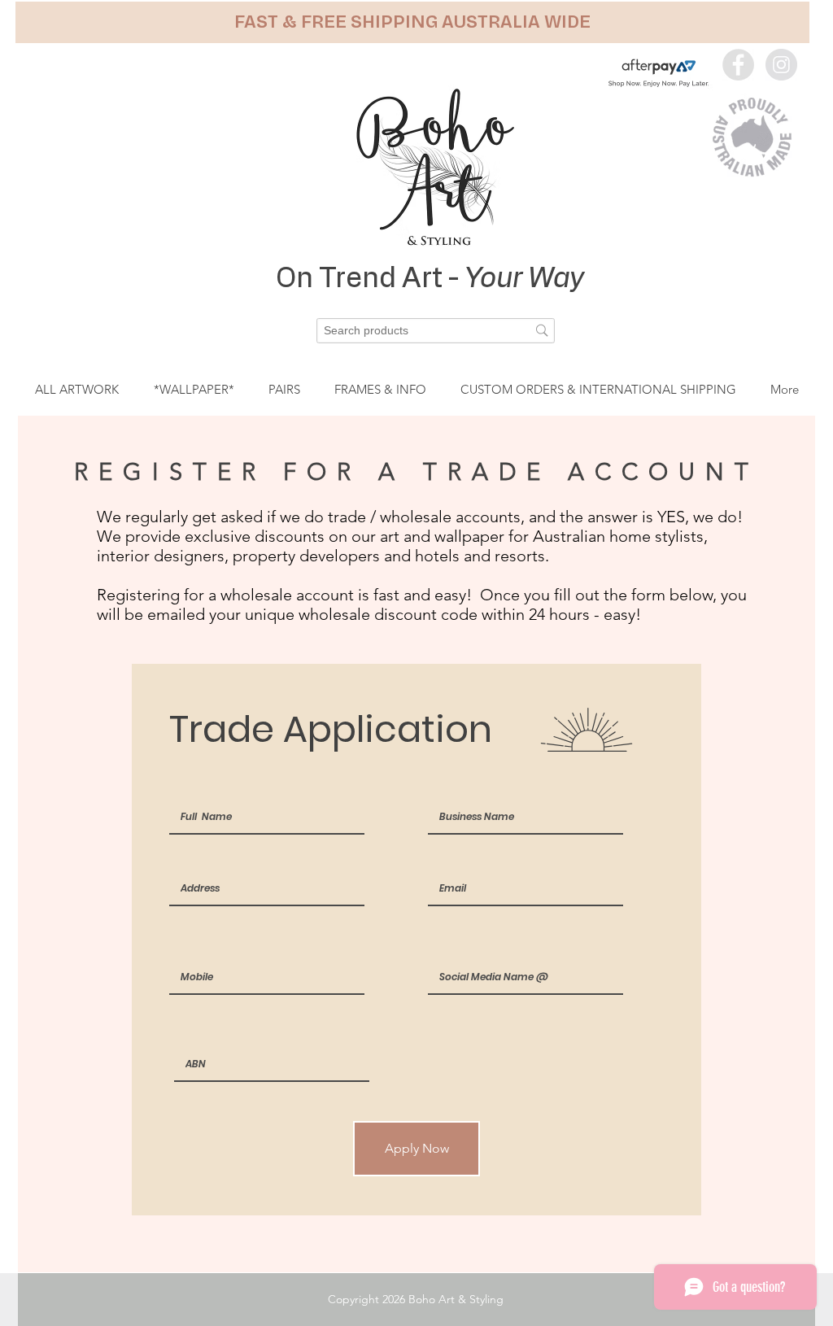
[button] (412, 22)
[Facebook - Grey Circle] (738, 65)
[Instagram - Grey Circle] (781, 65)
